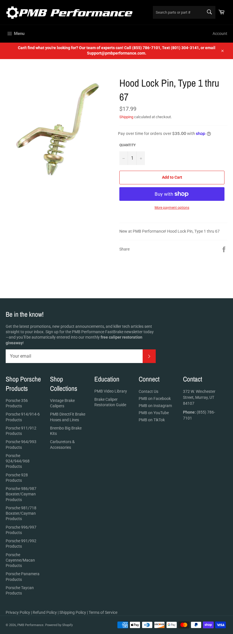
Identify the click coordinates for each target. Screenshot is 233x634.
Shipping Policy (72, 612)
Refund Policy (45, 612)
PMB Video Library (110, 391)
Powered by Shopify (59, 625)
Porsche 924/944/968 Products (18, 461)
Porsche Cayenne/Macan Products (20, 560)
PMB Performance (30, 625)
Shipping (126, 117)
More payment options (172, 208)
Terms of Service (103, 612)
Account (220, 33)
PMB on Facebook (155, 398)
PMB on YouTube (154, 412)
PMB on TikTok (152, 420)
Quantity (127, 145)
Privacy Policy (18, 612)
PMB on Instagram (155, 405)
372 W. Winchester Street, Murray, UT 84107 (199, 397)
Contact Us (148, 391)
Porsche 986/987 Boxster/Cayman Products (21, 494)
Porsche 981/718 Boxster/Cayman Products (21, 513)
